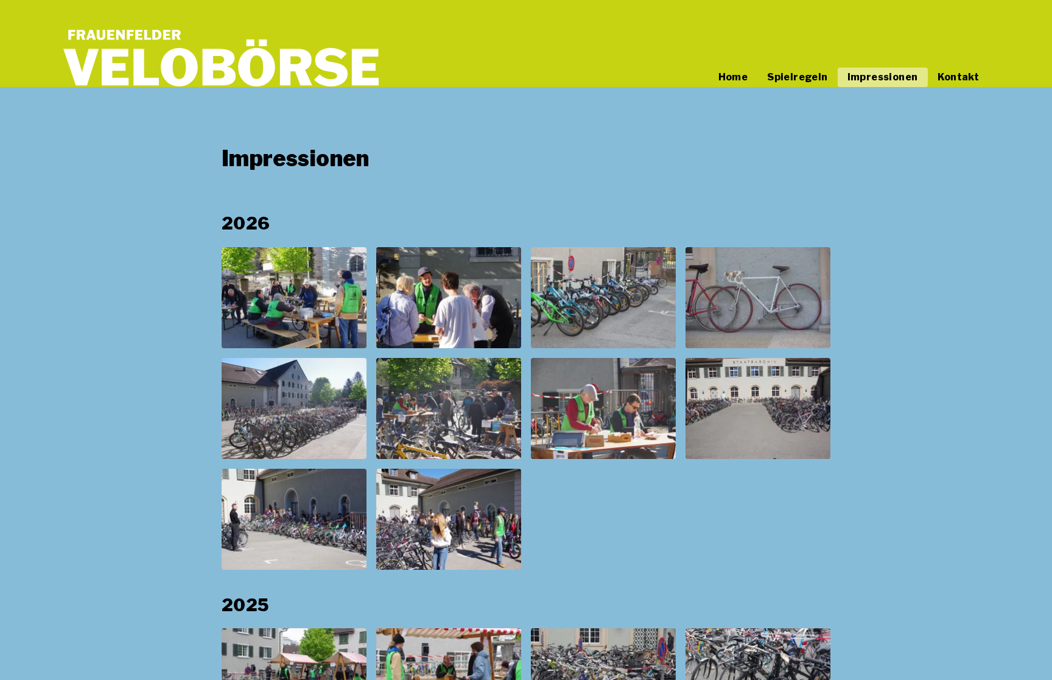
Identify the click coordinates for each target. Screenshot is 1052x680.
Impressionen (882, 77)
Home (733, 77)
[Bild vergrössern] (294, 297)
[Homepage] (221, 58)
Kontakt (959, 77)
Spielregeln (797, 77)
